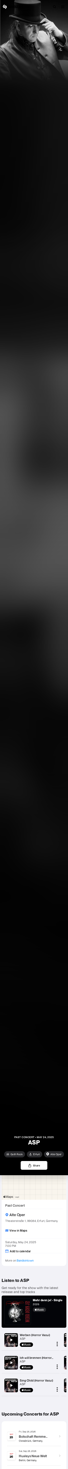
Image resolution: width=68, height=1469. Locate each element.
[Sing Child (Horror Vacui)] (11, 1385)
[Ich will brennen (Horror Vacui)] (11, 1362)
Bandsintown (25, 1260)
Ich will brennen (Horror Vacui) (40, 1358)
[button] (62, 6)
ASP (23, 1338)
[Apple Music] (47, 1310)
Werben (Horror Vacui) (35, 1335)
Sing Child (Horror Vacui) (36, 1380)
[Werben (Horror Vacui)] (11, 1340)
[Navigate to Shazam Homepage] (12, 7)
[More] (57, 1344)
